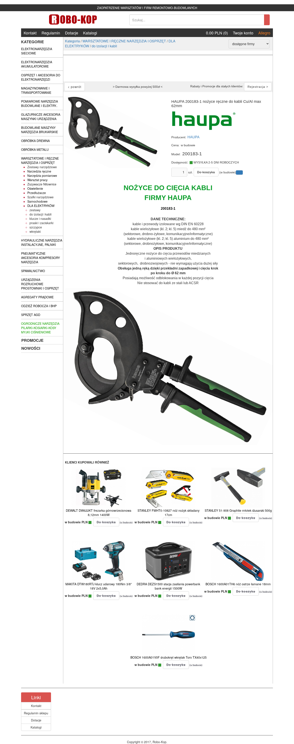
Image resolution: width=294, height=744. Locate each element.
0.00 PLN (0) (217, 32)
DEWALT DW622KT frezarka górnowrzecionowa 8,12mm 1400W (98, 512)
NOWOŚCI (30, 348)
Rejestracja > (258, 86)
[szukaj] (267, 19)
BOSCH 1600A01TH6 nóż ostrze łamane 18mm (238, 584)
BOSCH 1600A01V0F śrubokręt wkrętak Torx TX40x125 (168, 657)
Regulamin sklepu (36, 713)
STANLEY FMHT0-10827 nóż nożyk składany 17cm (169, 512)
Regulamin (51, 32)
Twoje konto (243, 32)
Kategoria (72, 41)
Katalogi (90, 32)
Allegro (264, 32)
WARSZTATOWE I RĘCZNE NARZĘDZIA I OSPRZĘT (124, 41)
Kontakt (30, 32)
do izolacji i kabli (104, 45)
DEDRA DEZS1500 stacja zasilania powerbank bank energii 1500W (168, 586)
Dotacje (71, 32)
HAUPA (193, 137)
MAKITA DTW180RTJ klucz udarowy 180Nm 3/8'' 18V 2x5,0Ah (98, 586)
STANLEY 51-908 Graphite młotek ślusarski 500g (238, 510)
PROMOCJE (32, 340)
